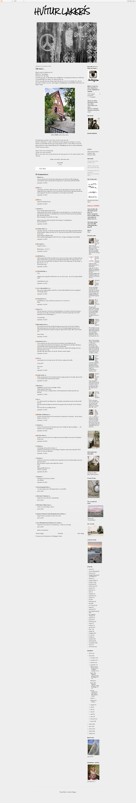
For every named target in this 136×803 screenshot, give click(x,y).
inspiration (91, 595)
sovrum (91, 627)
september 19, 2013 (42, 453)
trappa (90, 631)
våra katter (92, 646)
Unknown (39, 177)
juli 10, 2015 (40, 500)
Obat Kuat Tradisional (42, 496)
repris (90, 623)
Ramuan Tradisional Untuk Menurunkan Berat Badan (50, 514)
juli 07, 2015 (40, 491)
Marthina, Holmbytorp (42, 414)
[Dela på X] (42, 168)
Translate (92, 97)
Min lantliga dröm (41, 324)
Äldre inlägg (80, 533)
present (91, 619)
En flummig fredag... (97, 240)
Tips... (90, 629)
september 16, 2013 (42, 183)
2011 (90, 726)
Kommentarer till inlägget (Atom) (53, 536)
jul (89, 599)
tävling (90, 637)
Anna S (39, 309)
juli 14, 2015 (40, 527)
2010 (90, 729)
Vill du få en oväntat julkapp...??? (97, 283)
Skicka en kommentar (42, 530)
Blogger (74, 792)
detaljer (91, 582)
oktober (93, 662)
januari (92, 721)
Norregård (39, 244)
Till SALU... (93, 680)
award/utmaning (93, 571)
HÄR (56, 135)
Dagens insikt (92, 580)
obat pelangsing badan (42, 487)
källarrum (91, 601)
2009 (90, 731)
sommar (91, 625)
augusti (93, 704)
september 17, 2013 (42, 370)
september (93, 665)
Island (90, 597)
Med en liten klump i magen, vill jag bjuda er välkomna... (94, 342)
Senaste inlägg (39, 533)
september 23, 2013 (42, 471)
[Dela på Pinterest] (45, 168)
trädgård (91, 633)
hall (90, 592)
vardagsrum (92, 642)
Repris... (97, 355)
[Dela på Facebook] (43, 168)
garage (91, 588)
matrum (91, 609)
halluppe (91, 593)
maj (92, 711)
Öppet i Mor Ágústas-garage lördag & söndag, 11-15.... (94, 676)
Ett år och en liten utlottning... (97, 303)
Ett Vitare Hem (41, 435)
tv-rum (90, 635)
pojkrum (91, 617)
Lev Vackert (92, 605)
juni (92, 709)
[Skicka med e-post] (39, 168)
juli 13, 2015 (40, 518)
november (93, 660)
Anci (38, 358)
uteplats (91, 639)
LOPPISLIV (40, 256)
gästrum (91, 590)
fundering (91, 584)
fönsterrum (92, 586)
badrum (91, 573)
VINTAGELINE (41, 271)
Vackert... (92, 698)
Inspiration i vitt (41, 341)
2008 (90, 733)
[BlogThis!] (41, 168)
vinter (90, 644)
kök (90, 603)
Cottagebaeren (40, 298)
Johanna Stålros (41, 228)
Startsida (60, 533)
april (92, 714)
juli (91, 707)
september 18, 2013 (42, 430)
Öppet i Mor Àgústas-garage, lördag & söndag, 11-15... (94, 685)
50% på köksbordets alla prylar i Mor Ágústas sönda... (94, 693)
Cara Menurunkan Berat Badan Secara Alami (48, 522)
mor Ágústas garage (94, 611)
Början (90, 578)
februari (93, 719)
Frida (38, 187)
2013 (90, 655)
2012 (90, 724)
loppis (90, 607)
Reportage (91, 621)
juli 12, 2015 (40, 509)
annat (90, 569)
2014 (90, 653)
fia (37, 399)
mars (92, 716)
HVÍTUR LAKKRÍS (62, 11)
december (93, 657)
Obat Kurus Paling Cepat (43, 505)
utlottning (91, 641)
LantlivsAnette (40, 375)
